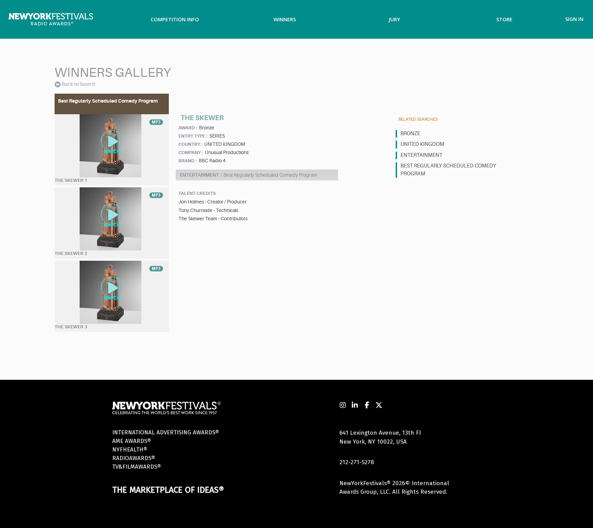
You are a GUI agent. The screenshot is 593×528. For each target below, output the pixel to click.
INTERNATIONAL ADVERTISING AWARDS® (165, 432)
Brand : (187, 160)
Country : (190, 144)
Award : (187, 127)
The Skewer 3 (71, 326)
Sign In (574, 18)
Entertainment (421, 155)
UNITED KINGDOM (422, 144)
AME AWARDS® (131, 441)
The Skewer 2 (71, 253)
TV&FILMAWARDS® (136, 466)
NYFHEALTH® (129, 449)
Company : (190, 152)
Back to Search (78, 84)
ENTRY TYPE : (192, 136)
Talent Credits (197, 193)
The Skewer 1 (71, 180)
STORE (504, 19)
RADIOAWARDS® (133, 458)
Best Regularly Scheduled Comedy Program (448, 170)
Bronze (410, 134)
